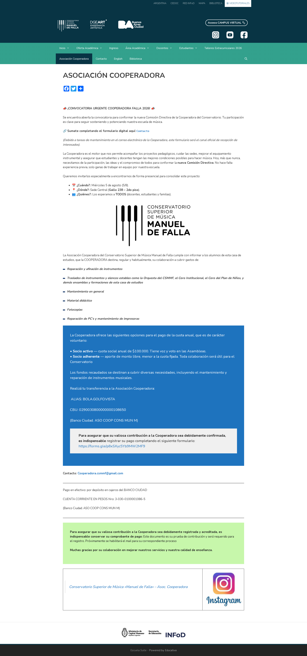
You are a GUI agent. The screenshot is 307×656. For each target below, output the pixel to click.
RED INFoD (189, 3)
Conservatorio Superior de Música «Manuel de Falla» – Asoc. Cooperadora (128, 586)
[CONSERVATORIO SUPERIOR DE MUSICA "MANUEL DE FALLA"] (100, 25)
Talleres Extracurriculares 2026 (223, 48)
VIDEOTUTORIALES (239, 3)
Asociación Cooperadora (74, 59)
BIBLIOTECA (215, 3)
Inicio (62, 48)
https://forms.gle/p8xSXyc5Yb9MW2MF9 (112, 446)
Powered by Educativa (163, 650)
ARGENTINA (160, 3)
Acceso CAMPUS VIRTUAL (224, 23)
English (118, 59)
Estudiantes (186, 48)
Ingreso (113, 48)
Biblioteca (136, 59)
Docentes (162, 48)
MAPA (202, 3)
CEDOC (175, 3)
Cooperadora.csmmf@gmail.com (100, 473)
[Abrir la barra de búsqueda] (246, 58)
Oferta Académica (87, 48)
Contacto (101, 59)
